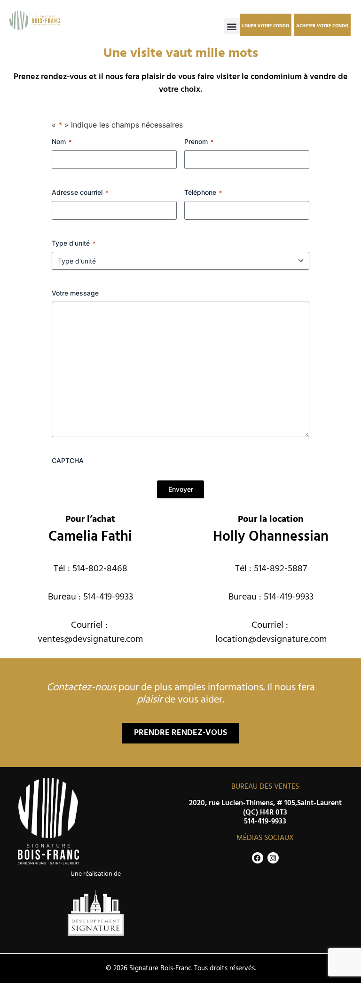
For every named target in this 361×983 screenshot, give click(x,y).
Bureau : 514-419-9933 (90, 597)
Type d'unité (73, 243)
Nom (61, 141)
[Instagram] (273, 857)
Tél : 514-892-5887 (271, 569)
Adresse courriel (80, 192)
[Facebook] (257, 857)
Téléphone (203, 192)
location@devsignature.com (271, 639)
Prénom (198, 141)
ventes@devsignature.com (90, 639)
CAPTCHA (68, 460)
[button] (232, 26)
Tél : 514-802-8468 (90, 569)
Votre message (75, 293)
